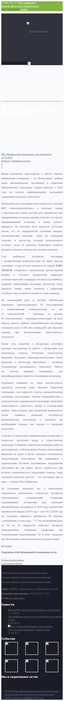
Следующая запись (11, 563)
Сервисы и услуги (20, 161)
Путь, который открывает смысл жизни (29, 629)
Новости (5, 161)
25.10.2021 (7, 157)
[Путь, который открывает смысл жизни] (30, 626)
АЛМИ (27, 698)
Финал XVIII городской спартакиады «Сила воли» (34, 610)
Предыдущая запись (12, 560)
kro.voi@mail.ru (28, 2)
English (24, 9)
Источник (6, 546)
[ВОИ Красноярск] (37, 31)
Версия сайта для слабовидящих (20, 6)
